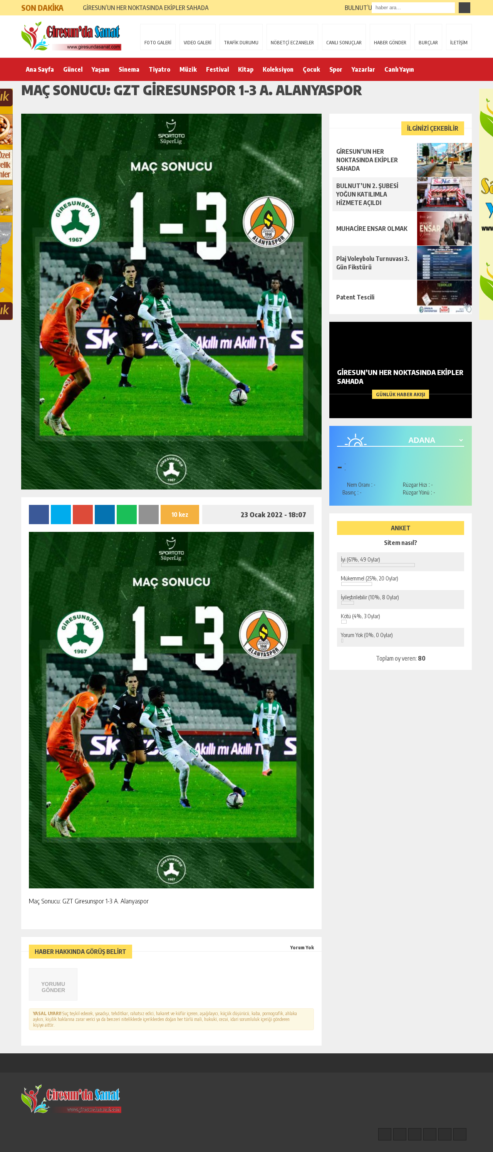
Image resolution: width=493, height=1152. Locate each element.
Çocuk (311, 69)
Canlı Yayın (399, 69)
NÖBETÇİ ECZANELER (292, 42)
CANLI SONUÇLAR (344, 42)
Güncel (72, 69)
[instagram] (399, 1134)
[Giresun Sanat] (71, 35)
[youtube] (459, 1134)
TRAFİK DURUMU (241, 42)
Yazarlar (363, 69)
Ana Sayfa (40, 69)
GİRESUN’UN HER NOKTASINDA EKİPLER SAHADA (146, 8)
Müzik (188, 69)
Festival (217, 69)
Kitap (245, 69)
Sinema (129, 69)
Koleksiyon (278, 69)
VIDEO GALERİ (197, 42)
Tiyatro (159, 69)
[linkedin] (444, 1134)
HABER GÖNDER (390, 42)
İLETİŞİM (459, 42)
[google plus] (429, 1134)
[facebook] (384, 1134)
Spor (335, 69)
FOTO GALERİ (157, 42)
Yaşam (100, 69)
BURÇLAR (428, 42)
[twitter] (414, 1134)
